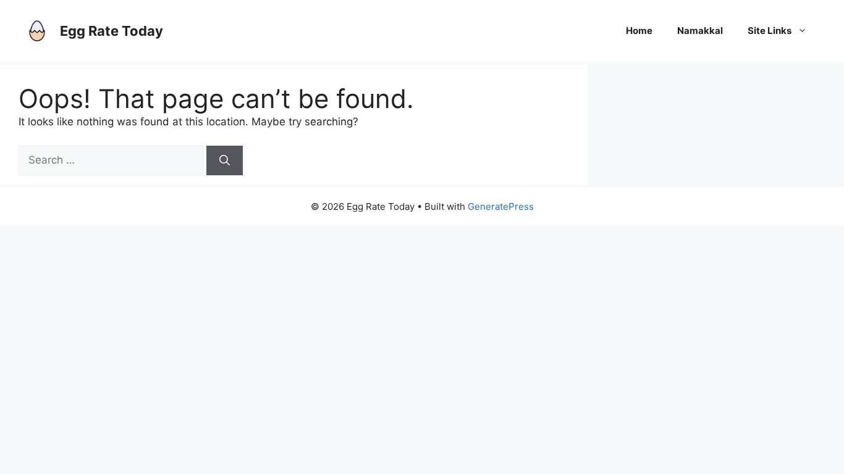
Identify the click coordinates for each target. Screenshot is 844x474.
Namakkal (700, 30)
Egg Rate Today (111, 31)
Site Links (769, 30)
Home (639, 30)
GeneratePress (501, 206)
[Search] (224, 160)
